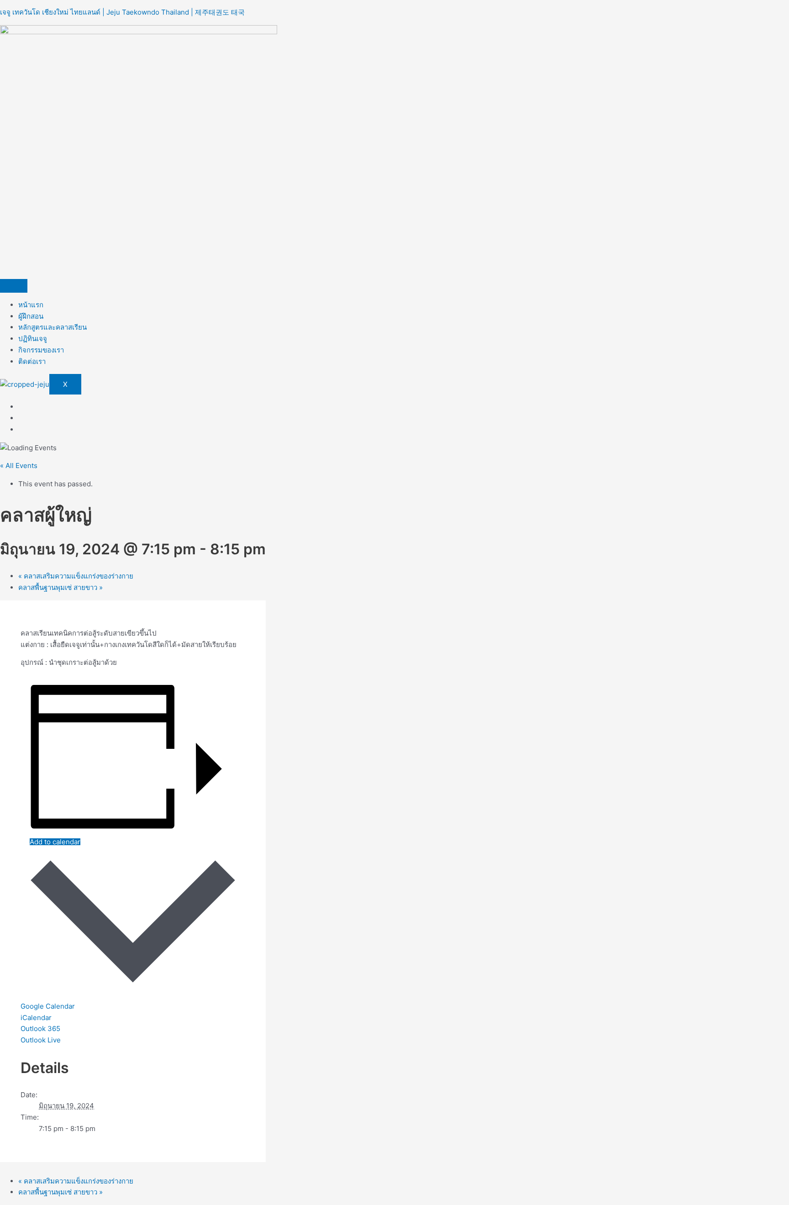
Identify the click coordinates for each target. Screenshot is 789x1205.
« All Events (18, 465)
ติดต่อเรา (32, 361)
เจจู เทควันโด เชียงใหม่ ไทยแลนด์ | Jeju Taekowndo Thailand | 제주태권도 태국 (122, 12)
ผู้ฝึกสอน (30, 316)
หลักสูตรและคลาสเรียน (52, 327)
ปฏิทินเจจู (32, 338)
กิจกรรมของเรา (41, 350)
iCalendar (36, 1017)
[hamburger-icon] (13, 286)
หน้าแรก (30, 304)
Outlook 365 (40, 1028)
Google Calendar (48, 1006)
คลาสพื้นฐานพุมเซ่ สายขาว (60, 587)
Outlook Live (41, 1040)
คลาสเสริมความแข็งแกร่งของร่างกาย (75, 576)
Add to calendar (55, 841)
